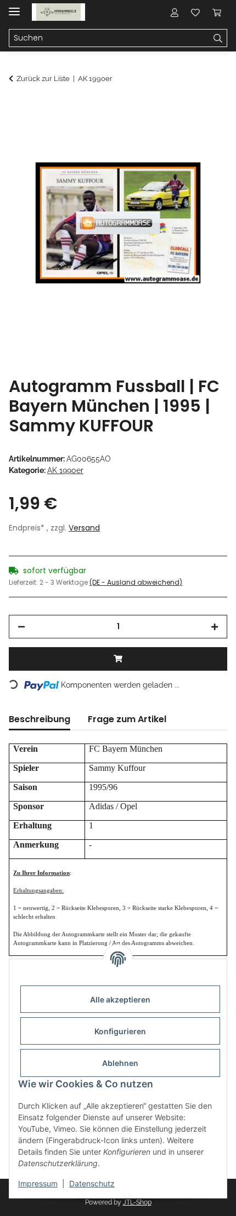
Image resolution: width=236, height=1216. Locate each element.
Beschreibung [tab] (39, 719)
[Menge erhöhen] (215, 626)
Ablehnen (120, 1063)
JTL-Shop (137, 1202)
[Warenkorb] (216, 12)
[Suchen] (218, 38)
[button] (174, 12)
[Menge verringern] (21, 626)
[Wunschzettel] (195, 12)
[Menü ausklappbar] (14, 7)
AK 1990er (65, 470)
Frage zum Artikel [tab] (127, 719)
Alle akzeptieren (120, 999)
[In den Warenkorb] (17, 108)
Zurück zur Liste (43, 78)
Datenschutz (92, 1183)
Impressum (38, 1183)
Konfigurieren (120, 1031)
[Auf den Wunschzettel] (204, 135)
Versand (84, 527)
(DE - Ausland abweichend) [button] (135, 582)
